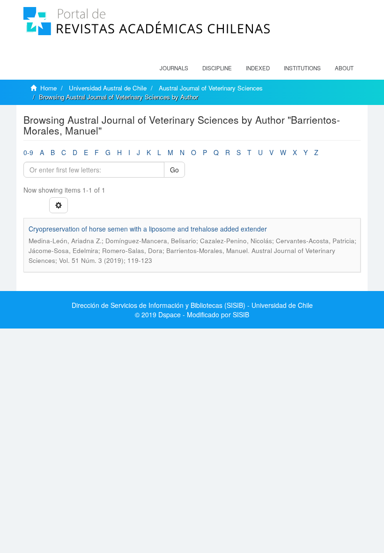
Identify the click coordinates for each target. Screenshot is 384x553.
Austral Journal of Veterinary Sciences (211, 87)
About (344, 68)
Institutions (302, 68)
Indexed (258, 68)
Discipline (217, 68)
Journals (174, 68)
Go (174, 169)
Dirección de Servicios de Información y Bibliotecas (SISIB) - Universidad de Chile (192, 305)
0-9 (28, 152)
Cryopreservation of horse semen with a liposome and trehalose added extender (148, 228)
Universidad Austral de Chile (108, 87)
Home (48, 87)
